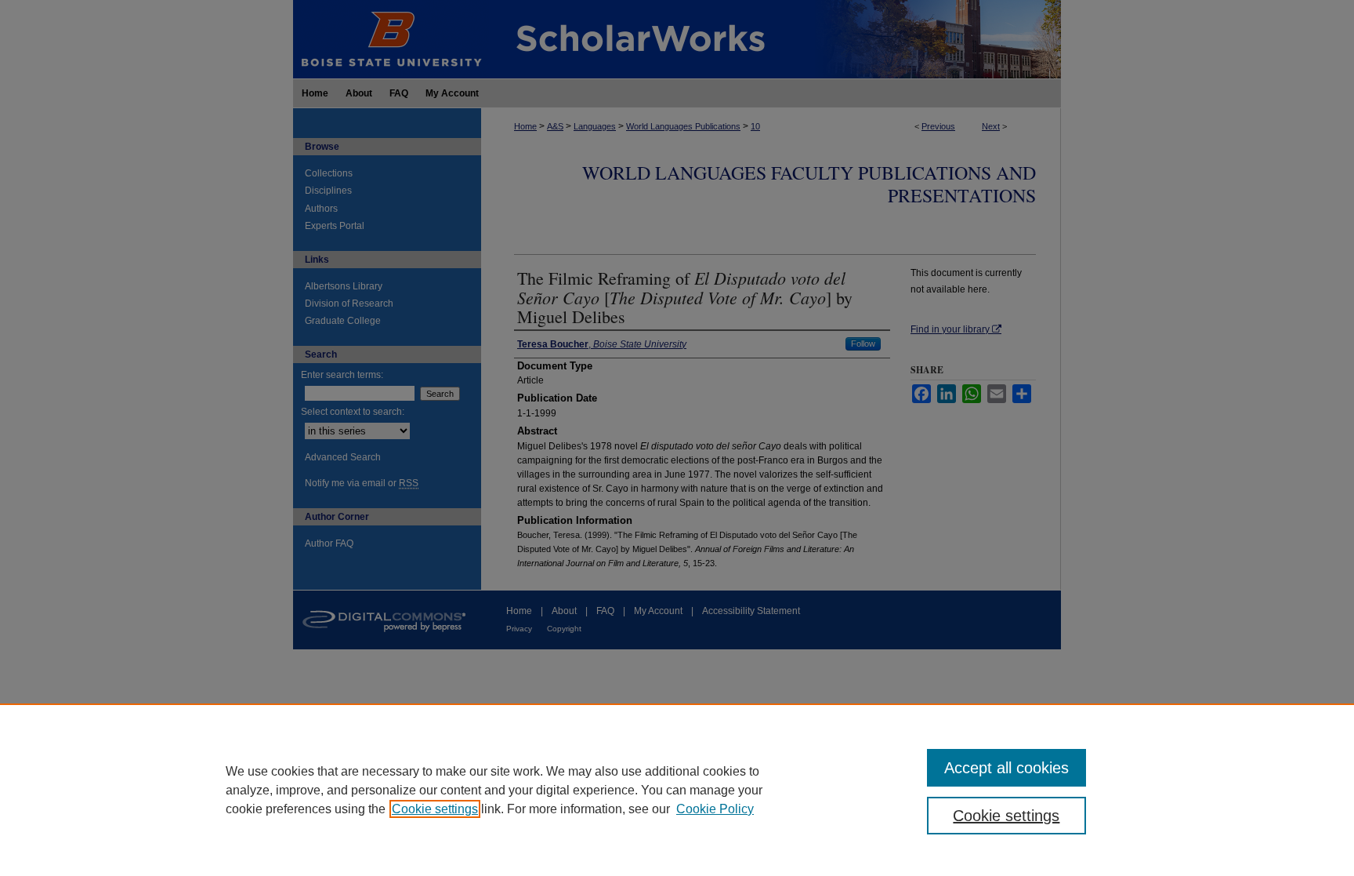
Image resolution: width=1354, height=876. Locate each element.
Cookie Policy (715, 809)
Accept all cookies (1006, 767)
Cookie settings (435, 809)
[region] (677, 789)
